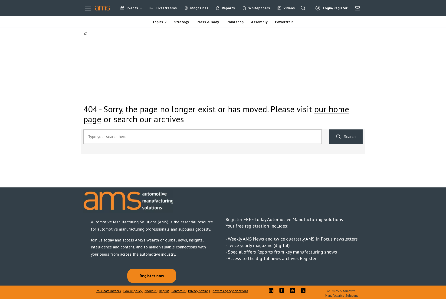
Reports (228, 8)
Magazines (199, 8)
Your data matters (108, 291)
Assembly (259, 21)
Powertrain (284, 21)
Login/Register (335, 8)
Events (132, 8)
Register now (152, 275)
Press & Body (208, 21)
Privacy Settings (199, 291)
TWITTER (304, 290)
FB (282, 290)
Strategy (181, 21)
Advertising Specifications (230, 291)
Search (350, 136)
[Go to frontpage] (102, 8)
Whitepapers (259, 8)
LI (272, 290)
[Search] (303, 8)
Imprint (164, 291)
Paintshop (235, 21)
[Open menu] (87, 8)
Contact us (178, 291)
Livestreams (166, 8)
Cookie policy (133, 291)
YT (293, 290)
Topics (157, 21)
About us (150, 291)
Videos (289, 8)
